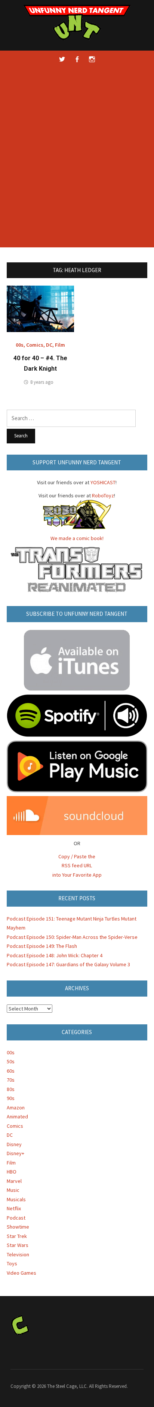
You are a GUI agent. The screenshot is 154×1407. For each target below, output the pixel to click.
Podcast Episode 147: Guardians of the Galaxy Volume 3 (68, 964)
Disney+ (15, 1153)
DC (49, 344)
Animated (17, 1116)
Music (13, 1190)
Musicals (16, 1199)
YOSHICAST (103, 482)
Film (60, 344)
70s (11, 1079)
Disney (14, 1144)
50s (11, 1061)
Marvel (14, 1181)
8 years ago (41, 382)
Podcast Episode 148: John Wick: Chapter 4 (54, 955)
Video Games (21, 1272)
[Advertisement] (77, 162)
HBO (11, 1171)
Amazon (16, 1107)
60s (11, 1070)
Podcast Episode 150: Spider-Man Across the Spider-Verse (72, 937)
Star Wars (17, 1245)
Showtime (18, 1226)
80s (11, 1089)
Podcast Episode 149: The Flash (42, 946)
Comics (34, 344)
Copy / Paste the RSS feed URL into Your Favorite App (77, 865)
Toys (12, 1263)
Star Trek (17, 1236)
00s (20, 344)
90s (11, 1098)
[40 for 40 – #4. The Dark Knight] (40, 308)
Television (18, 1254)
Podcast (16, 1217)
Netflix (14, 1208)
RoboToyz (103, 495)
